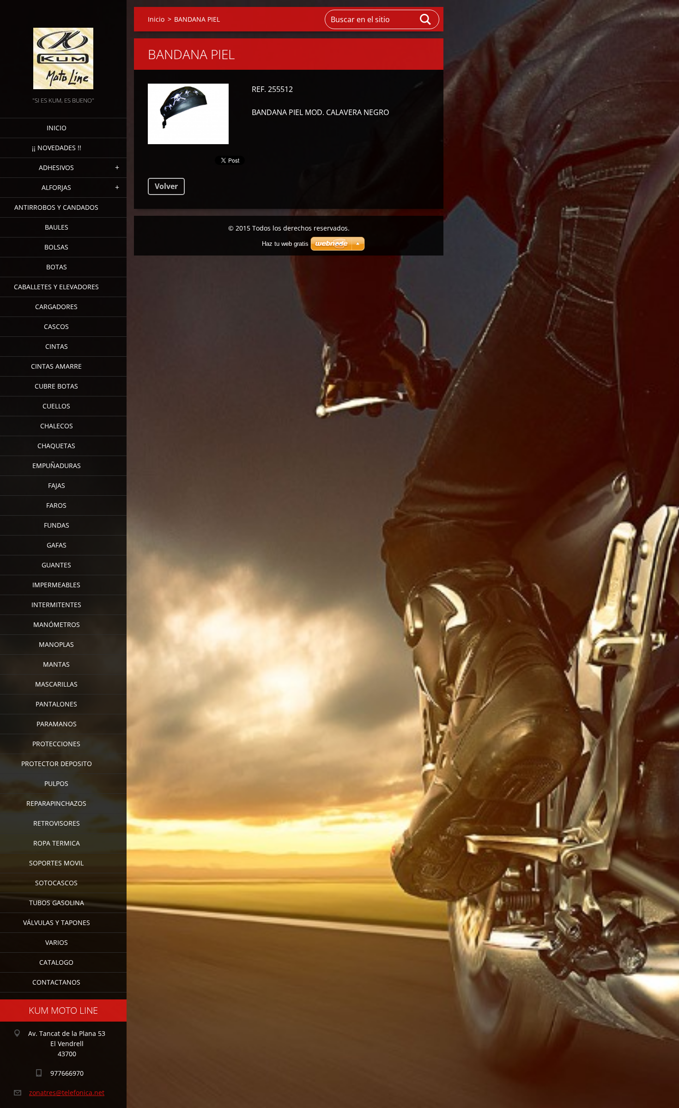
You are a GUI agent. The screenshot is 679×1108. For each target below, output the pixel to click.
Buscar (426, 19)
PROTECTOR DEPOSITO (56, 763)
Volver (166, 186)
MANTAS (56, 664)
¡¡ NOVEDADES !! (56, 147)
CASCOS (56, 326)
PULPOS (56, 783)
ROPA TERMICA (56, 843)
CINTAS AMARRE (56, 366)
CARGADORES (56, 306)
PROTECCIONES (56, 743)
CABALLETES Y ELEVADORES (56, 286)
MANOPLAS (56, 644)
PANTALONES (56, 704)
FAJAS (56, 485)
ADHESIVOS (56, 167)
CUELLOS (56, 406)
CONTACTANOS (56, 982)
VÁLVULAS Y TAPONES (56, 922)
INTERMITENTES (56, 604)
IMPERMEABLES (56, 584)
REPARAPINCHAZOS (56, 803)
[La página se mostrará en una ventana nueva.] (188, 114)
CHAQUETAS (56, 445)
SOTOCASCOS (56, 882)
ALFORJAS (56, 187)
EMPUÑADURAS (56, 465)
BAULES (56, 227)
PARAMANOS (56, 723)
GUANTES (56, 564)
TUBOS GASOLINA (56, 902)
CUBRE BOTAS (56, 386)
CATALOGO (56, 962)
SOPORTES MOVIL (56, 862)
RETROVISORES (56, 823)
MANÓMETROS (56, 624)
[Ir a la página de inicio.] (63, 47)
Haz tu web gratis (285, 243)
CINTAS (56, 346)
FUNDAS (56, 525)
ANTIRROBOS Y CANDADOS (56, 207)
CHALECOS (56, 425)
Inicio (57, 127)
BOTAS (56, 266)
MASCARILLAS (56, 684)
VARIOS (56, 942)
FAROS (56, 505)
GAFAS (57, 545)
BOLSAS (56, 247)
